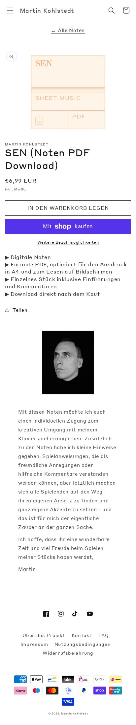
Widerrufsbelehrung (68, 653)
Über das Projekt (44, 635)
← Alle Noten (68, 30)
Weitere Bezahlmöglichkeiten (68, 242)
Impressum (35, 644)
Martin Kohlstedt (74, 713)
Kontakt (82, 635)
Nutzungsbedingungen (82, 644)
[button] (10, 10)
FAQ (103, 635)
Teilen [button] (20, 310)
